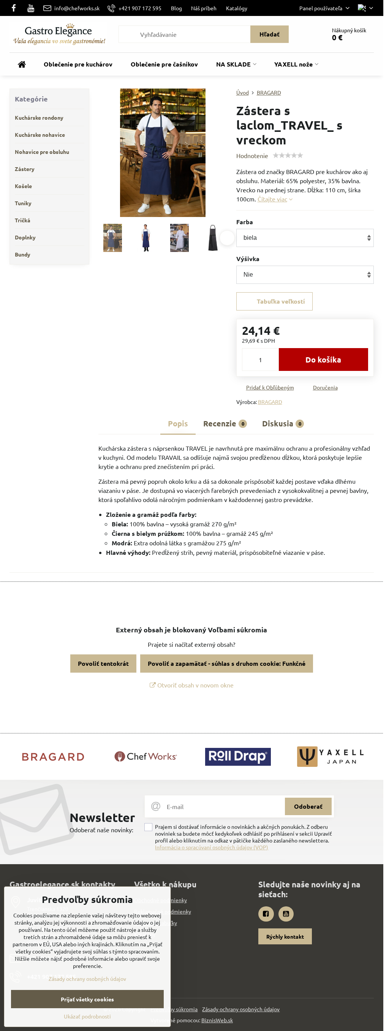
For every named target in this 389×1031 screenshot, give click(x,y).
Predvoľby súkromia (174, 1009)
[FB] (15, 8)
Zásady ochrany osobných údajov (241, 1009)
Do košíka (323, 359)
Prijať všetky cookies (87, 999)
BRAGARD (270, 401)
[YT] (31, 8)
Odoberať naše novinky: (101, 829)
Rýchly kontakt (285, 936)
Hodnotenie (252, 155)
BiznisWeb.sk (217, 1020)
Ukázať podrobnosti (87, 1016)
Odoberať (308, 806)
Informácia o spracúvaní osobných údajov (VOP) (211, 847)
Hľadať (269, 34)
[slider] (288, 155)
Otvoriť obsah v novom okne (195, 685)
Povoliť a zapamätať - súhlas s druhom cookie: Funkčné (226, 663)
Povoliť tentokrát (103, 663)
